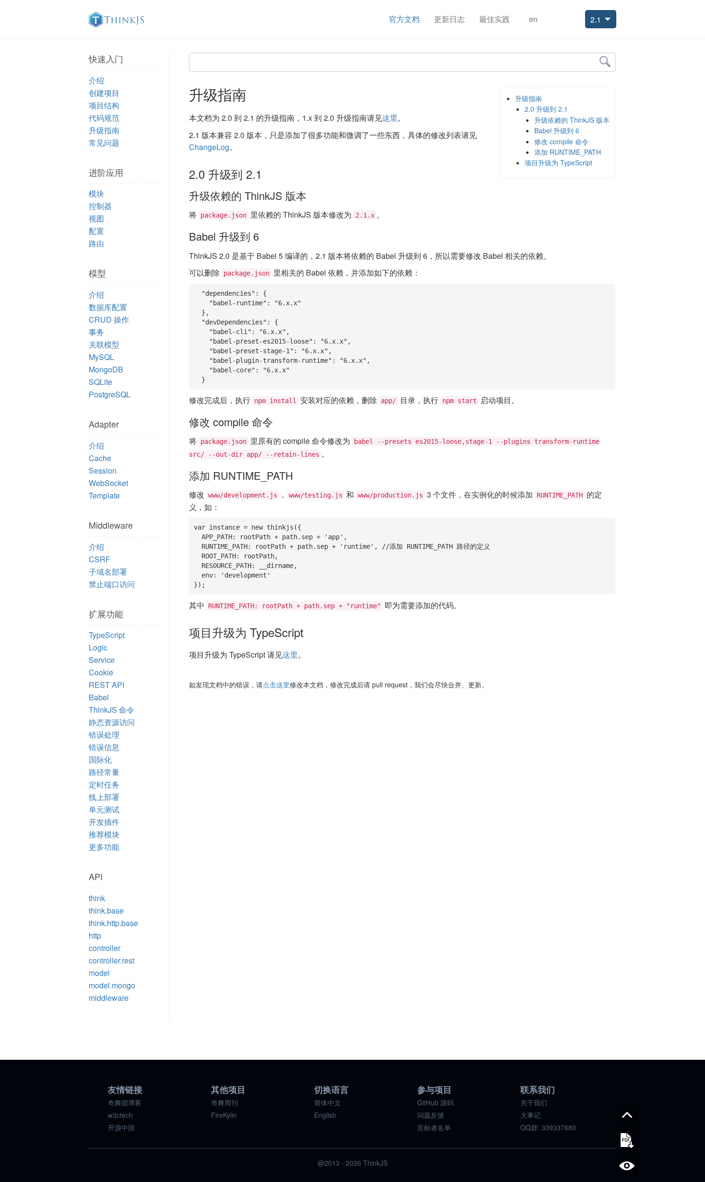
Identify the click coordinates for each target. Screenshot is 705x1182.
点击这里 (276, 684)
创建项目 (104, 92)
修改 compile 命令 (561, 141)
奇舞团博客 (124, 1102)
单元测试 (104, 809)
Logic (98, 647)
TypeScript (107, 634)
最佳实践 (494, 18)
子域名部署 (108, 571)
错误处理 (104, 734)
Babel (99, 697)
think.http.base (113, 922)
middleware (109, 997)
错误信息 (104, 747)
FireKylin (224, 1115)
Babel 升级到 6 (556, 130)
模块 (96, 193)
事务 (96, 331)
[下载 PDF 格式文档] (626, 1140)
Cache (100, 458)
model (99, 972)
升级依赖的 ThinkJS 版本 (572, 120)
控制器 (100, 205)
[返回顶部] (626, 1114)
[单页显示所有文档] (626, 1165)
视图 (96, 218)
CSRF (99, 559)
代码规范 (104, 117)
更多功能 (104, 846)
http (95, 935)
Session (103, 470)
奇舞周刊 (224, 1102)
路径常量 (104, 771)
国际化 (100, 759)
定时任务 (104, 784)
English (325, 1115)
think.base (106, 910)
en (533, 18)
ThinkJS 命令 (111, 709)
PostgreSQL (109, 394)
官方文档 (404, 18)
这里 (390, 117)
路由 (96, 243)
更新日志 (449, 18)
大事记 (530, 1115)
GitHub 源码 (435, 1102)
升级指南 (104, 130)
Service (102, 659)
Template (104, 495)
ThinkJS (116, 19)
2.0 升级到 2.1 (546, 109)
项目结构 (104, 105)
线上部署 (104, 796)
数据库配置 (108, 307)
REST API (106, 684)
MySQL (101, 356)
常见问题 (104, 142)
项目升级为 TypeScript (558, 162)
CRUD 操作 (109, 319)
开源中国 (121, 1127)
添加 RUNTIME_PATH (567, 152)
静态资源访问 (112, 722)
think (97, 898)
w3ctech (120, 1115)
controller (104, 947)
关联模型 (104, 344)
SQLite (100, 381)
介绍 (96, 80)
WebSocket (108, 482)
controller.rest (111, 960)
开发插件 (104, 821)
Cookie (101, 672)
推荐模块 (104, 834)
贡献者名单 (434, 1127)
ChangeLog (209, 146)
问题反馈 (430, 1115)
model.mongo (112, 985)
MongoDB (106, 369)
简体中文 (327, 1102)
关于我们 (533, 1102)
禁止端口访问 (112, 584)
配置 (96, 230)
